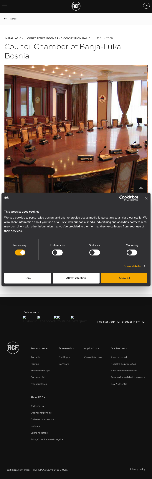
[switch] (57, 252)
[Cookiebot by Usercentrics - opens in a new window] (122, 198)
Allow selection (76, 278)
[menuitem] (35, 357)
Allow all (124, 278)
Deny (27, 278)
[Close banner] (146, 198)
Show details (132, 266)
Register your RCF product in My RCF (121, 321)
